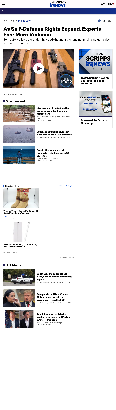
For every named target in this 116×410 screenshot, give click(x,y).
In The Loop (24, 21)
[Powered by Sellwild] (71, 257)
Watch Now (107, 4)
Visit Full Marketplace (66, 186)
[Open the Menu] (3, 4)
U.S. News (8, 21)
